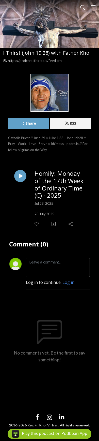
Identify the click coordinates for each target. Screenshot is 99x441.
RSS (73, 123)
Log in (68, 282)
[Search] (82, 7)
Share (31, 123)
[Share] (71, 224)
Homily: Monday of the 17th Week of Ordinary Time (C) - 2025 (59, 184)
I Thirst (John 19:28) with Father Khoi (47, 52)
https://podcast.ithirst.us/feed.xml (35, 60)
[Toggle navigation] (93, 7)
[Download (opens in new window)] (54, 223)
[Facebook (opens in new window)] (37, 417)
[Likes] (37, 224)
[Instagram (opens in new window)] (49, 417)
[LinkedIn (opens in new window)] (62, 417)
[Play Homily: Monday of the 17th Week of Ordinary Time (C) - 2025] (20, 176)
